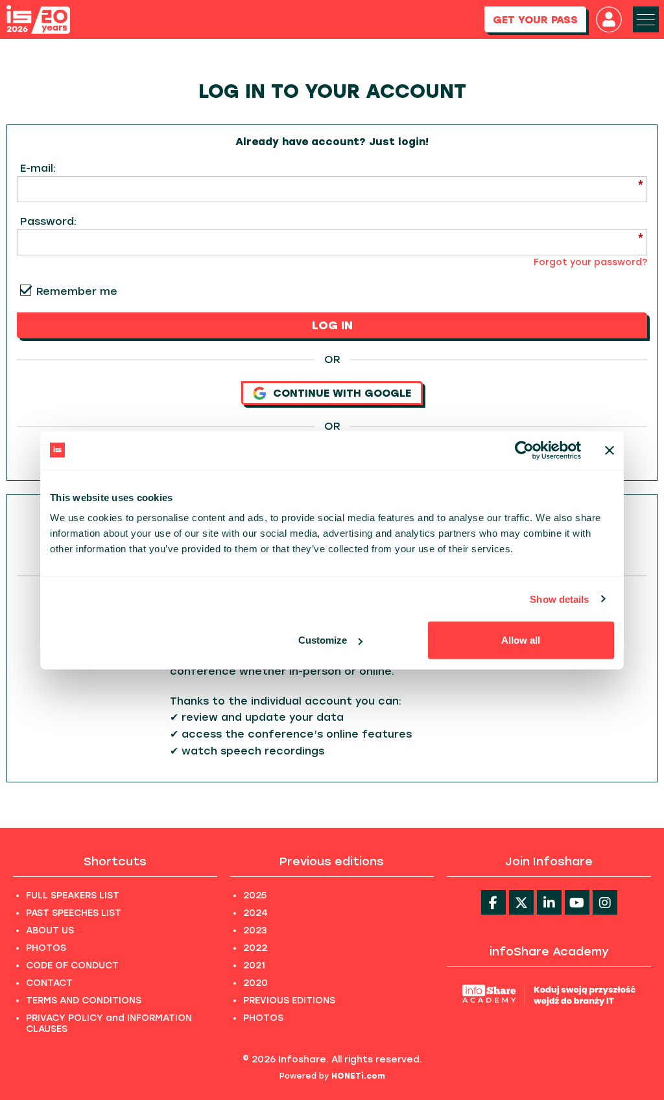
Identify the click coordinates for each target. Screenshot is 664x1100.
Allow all (520, 640)
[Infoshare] (38, 19)
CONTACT (49, 983)
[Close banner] (609, 449)
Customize (322, 640)
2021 (254, 965)
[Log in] (609, 19)
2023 (255, 930)
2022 (255, 948)
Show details (559, 598)
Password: (48, 221)
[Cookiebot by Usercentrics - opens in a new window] (524, 450)
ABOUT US (50, 930)
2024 (255, 913)
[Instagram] (605, 902)
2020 (255, 983)
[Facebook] (493, 902)
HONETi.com (358, 1076)
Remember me (76, 291)
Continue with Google (342, 393)
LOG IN (332, 325)
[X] (521, 902)
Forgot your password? (590, 262)
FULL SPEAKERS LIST (72, 895)
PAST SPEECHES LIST (73, 913)
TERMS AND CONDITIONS (83, 1000)
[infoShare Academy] (548, 995)
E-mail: (38, 168)
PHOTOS (46, 948)
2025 (255, 895)
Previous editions (331, 861)
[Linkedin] (549, 902)
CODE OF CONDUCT (72, 965)
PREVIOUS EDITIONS (289, 1000)
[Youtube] (577, 902)
